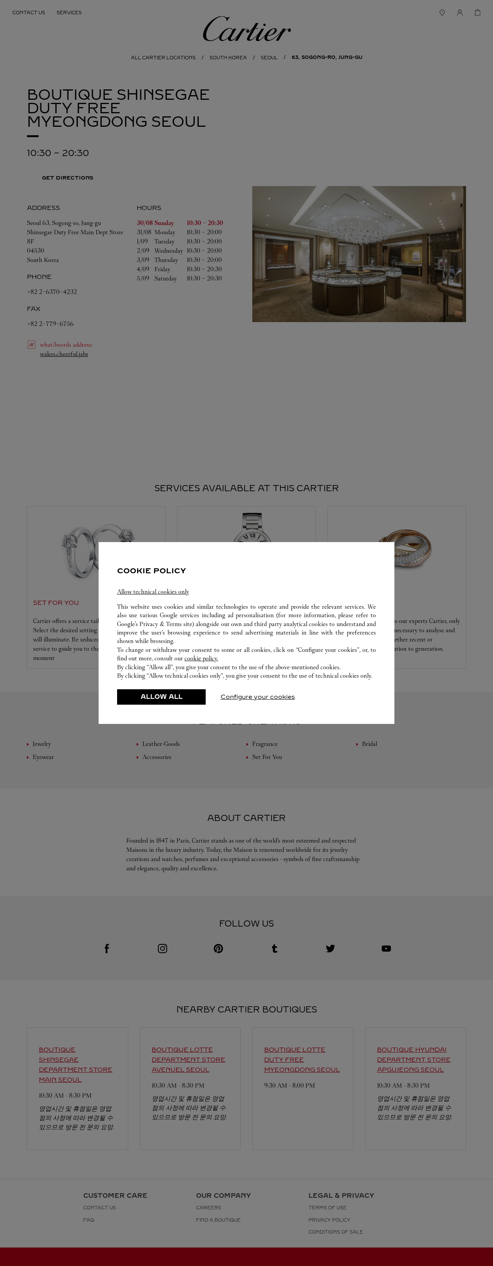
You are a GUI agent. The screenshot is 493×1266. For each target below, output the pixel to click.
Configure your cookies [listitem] (258, 696)
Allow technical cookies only (153, 591)
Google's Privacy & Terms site (154, 624)
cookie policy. (201, 658)
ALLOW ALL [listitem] (162, 696)
